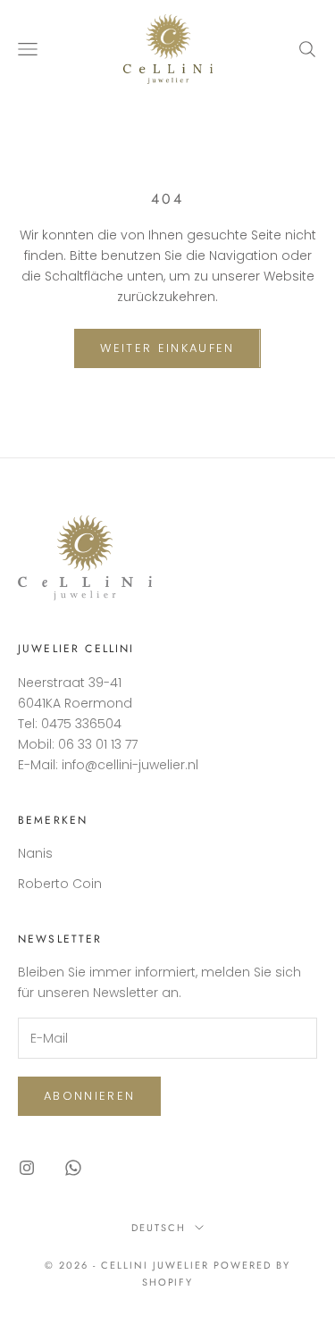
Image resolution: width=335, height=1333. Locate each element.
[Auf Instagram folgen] (27, 1168)
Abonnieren (89, 1095)
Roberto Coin (60, 884)
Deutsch (158, 1227)
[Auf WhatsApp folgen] (73, 1168)
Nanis (35, 853)
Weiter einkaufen (167, 348)
